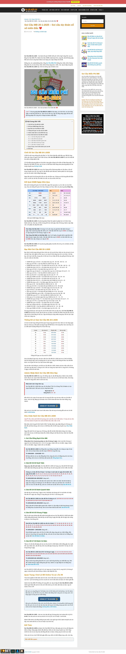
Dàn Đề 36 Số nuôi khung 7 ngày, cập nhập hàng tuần (95, 50)
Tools (100, 9)
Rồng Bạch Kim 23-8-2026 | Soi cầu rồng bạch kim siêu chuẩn (95, 58)
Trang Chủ (45, 9)
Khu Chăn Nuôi (65, 9)
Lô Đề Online (31, 412)
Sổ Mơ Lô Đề (93, 9)
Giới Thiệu (73, 5)
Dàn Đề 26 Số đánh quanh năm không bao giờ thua (95, 63)
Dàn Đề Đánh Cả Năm (38, 536)
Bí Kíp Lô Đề (74, 9)
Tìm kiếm (84, 17)
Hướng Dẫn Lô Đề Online (50, 606)
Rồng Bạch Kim (57, 458)
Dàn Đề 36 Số (67, 484)
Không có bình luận (41, 31)
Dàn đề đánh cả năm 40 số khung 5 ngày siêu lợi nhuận (95, 37)
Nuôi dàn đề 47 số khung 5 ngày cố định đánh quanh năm (95, 44)
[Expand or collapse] (72, 121)
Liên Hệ (79, 5)
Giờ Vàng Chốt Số (54, 9)
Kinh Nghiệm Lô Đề (84, 9)
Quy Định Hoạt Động (87, 5)
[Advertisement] (49, 44)
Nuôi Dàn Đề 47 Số (33, 564)
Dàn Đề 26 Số (65, 507)
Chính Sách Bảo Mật (98, 5)
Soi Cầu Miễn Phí (51, 63)
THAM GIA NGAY (75, 1)
